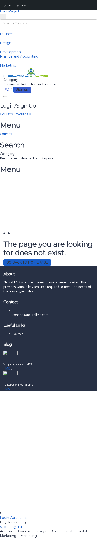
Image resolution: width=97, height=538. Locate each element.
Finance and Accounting (19, 56)
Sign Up (25, 504)
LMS (7, 368)
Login (5, 518)
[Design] (1, 38)
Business (7, 34)
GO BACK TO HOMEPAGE (27, 262)
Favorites (22, 114)
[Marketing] (1, 61)
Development (11, 52)
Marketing (8, 65)
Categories (18, 518)
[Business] (1, 29)
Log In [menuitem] (6, 5)
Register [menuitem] (21, 5)
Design (5, 43)
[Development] (1, 47)
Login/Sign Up (11, 11)
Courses (7, 114)
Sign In (36, 504)
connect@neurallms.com (30, 315)
